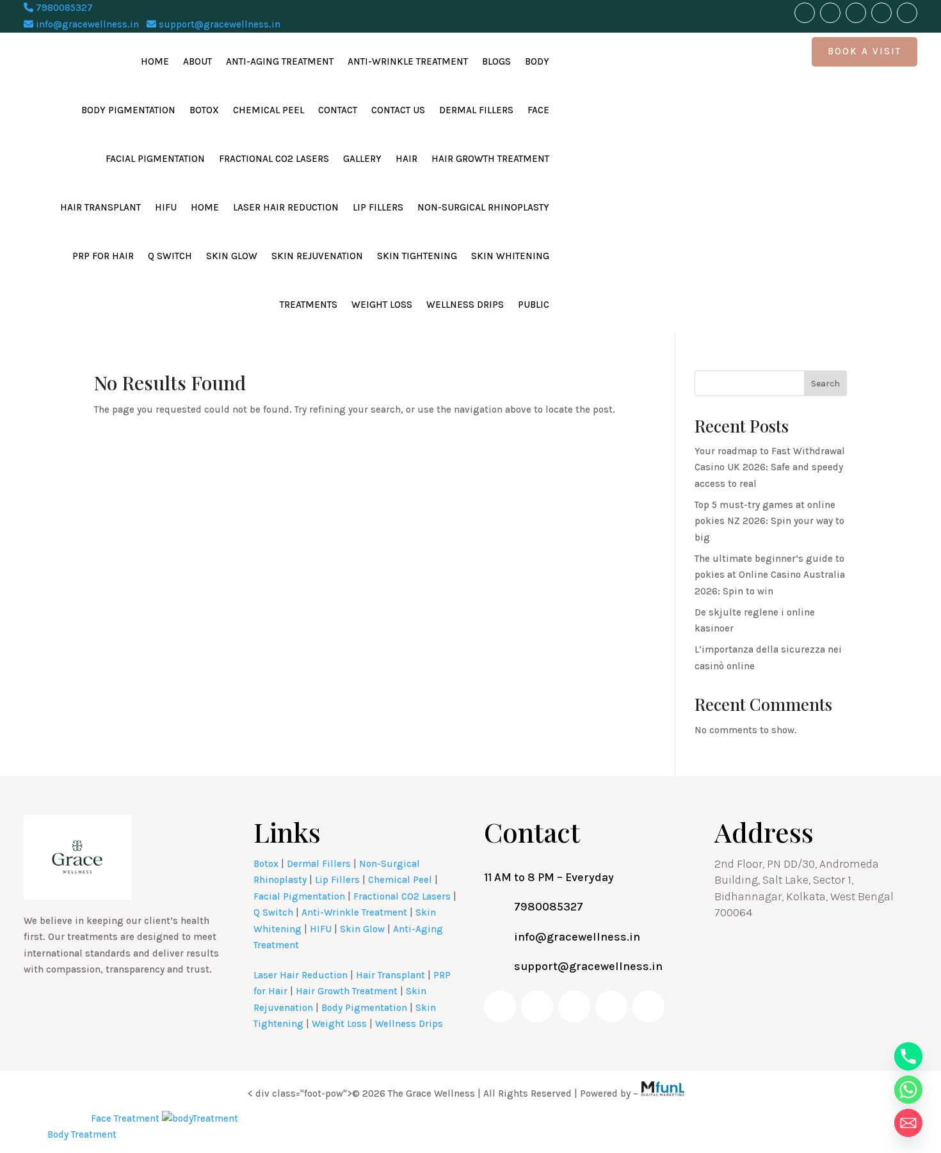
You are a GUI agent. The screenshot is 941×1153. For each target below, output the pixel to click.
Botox (204, 110)
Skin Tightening (417, 256)
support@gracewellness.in (218, 24)
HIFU (166, 207)
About (197, 61)
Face (538, 110)
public (533, 304)
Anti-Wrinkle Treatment (408, 61)
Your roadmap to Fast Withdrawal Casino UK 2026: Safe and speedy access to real (770, 467)
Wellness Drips (465, 304)
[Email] (908, 1123)
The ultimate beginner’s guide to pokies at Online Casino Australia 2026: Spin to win (770, 575)
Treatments (308, 304)
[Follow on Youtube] (830, 13)
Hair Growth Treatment (490, 158)
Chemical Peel (268, 110)
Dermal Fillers (476, 110)
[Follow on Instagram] (856, 13)
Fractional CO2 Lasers (274, 158)
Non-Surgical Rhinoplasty (483, 207)
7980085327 (63, 7)
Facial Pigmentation (155, 158)
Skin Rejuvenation (317, 256)
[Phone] (908, 1056)
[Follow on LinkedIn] (881, 13)
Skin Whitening (510, 256)
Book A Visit (864, 51)
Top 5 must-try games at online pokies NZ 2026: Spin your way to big (769, 521)
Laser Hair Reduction (286, 207)
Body (537, 61)
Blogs (496, 61)
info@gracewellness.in (86, 24)
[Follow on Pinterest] (907, 13)
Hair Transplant (100, 207)
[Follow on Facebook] (804, 13)
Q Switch (170, 256)
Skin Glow (231, 256)
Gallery (362, 158)
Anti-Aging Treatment (280, 61)
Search (825, 383)
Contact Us (398, 110)
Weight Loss (381, 304)
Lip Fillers (378, 207)
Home (155, 61)
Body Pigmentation (128, 110)
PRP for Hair (103, 256)
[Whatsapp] (908, 1090)
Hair (406, 158)
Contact (337, 110)
